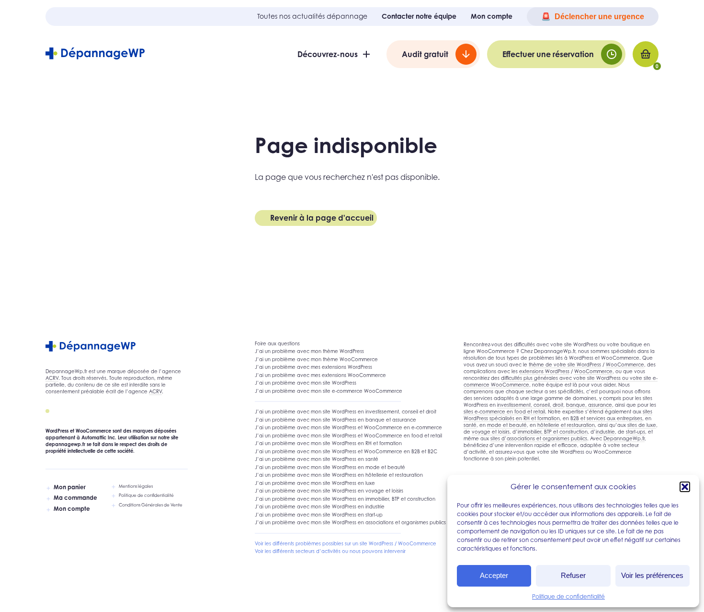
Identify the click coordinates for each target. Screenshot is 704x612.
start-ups (635, 432)
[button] (685, 487)
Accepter (494, 575)
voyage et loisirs (491, 432)
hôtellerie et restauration (566, 425)
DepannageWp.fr (624, 438)
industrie (605, 432)
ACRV (51, 378)
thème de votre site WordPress (565, 364)
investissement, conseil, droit (530, 405)
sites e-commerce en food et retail (504, 411)
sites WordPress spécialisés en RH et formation (558, 415)
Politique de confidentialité (568, 596)
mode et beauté (507, 425)
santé (470, 425)
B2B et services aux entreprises (606, 418)
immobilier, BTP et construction (553, 432)
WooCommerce (625, 364)
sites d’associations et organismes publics (538, 438)
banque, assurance (589, 405)
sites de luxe (641, 425)
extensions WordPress (544, 371)
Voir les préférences (652, 575)
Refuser (573, 575)
